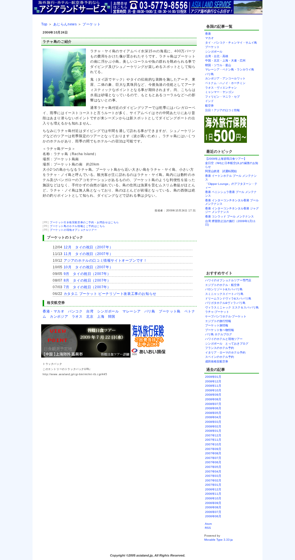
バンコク (75, 311)
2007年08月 (213, 453)
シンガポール (108, 311)
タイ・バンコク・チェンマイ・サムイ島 (231, 42)
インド (209, 101)
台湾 (89, 311)
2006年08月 (213, 507)
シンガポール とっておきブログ (226, 343)
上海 (100, 317)
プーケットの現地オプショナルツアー (73, 229)
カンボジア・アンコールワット (225, 78)
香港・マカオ (54, 311)
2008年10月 (213, 390)
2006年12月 (213, 489)
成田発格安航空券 (216, 361)
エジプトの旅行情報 (218, 321)
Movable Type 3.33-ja (218, 539)
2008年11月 (213, 385)
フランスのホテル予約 (219, 347)
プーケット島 (170, 311)
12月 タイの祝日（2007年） (88, 247)
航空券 (209, 105)
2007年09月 (213, 449)
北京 (89, 317)
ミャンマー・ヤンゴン (219, 92)
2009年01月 (213, 376)
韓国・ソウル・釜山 (218, 65)
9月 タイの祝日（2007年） (87, 274)
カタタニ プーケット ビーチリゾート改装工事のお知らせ (110, 294)
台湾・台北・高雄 (216, 56)
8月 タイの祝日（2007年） (87, 280)
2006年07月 (213, 512)
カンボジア (59, 317)
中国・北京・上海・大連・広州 (225, 60)
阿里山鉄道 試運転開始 (221, 171)
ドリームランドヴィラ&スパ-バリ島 (228, 298)
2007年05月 (213, 466)
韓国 (111, 317)
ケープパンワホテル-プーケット (225, 316)
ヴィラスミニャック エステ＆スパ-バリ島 (232, 307)
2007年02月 (213, 480)
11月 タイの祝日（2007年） (88, 254)
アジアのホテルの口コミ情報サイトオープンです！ (105, 260)
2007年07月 (213, 457)
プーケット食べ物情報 (219, 330)
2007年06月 (213, 462)
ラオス (77, 317)
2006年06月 (213, 516)
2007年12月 (213, 435)
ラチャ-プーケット (217, 311)
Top (44, 24)
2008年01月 (213, 430)
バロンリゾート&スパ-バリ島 (224, 289)
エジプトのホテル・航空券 (222, 284)
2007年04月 (213, 471)
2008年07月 (213, 403)
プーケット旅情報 (216, 325)
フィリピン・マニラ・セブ (222, 96)
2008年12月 (213, 381)
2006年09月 (213, 503)
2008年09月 (213, 394)
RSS (208, 527)
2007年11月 (213, 439)
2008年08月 (213, 399)
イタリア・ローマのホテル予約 (225, 352)
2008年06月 (213, 408)
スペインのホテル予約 (219, 356)
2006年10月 (213, 498)
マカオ (209, 38)
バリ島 (149, 311)
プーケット (91, 24)
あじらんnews (65, 24)
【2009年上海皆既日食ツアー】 (226, 158)
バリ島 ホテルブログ (218, 334)
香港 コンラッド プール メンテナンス (229, 216)
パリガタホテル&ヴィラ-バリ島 (225, 302)
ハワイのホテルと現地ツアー (224, 339)
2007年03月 (213, 475)
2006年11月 (213, 493)
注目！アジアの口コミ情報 (222, 110)
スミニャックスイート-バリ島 (224, 293)
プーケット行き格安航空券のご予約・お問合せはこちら (84, 222)
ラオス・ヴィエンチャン (221, 87)
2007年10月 (213, 444)
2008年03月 (213, 421)
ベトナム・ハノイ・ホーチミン (225, 83)
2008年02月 (213, 426)
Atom (208, 523)
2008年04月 (213, 417)
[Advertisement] (222, 248)
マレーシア (131, 311)
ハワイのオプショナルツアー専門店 (228, 280)
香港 (208, 33)
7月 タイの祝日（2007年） (87, 287)
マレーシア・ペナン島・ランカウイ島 (229, 69)
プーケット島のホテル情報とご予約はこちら (77, 226)
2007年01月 (213, 484)
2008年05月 (213, 412)
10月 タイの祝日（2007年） (88, 267)
